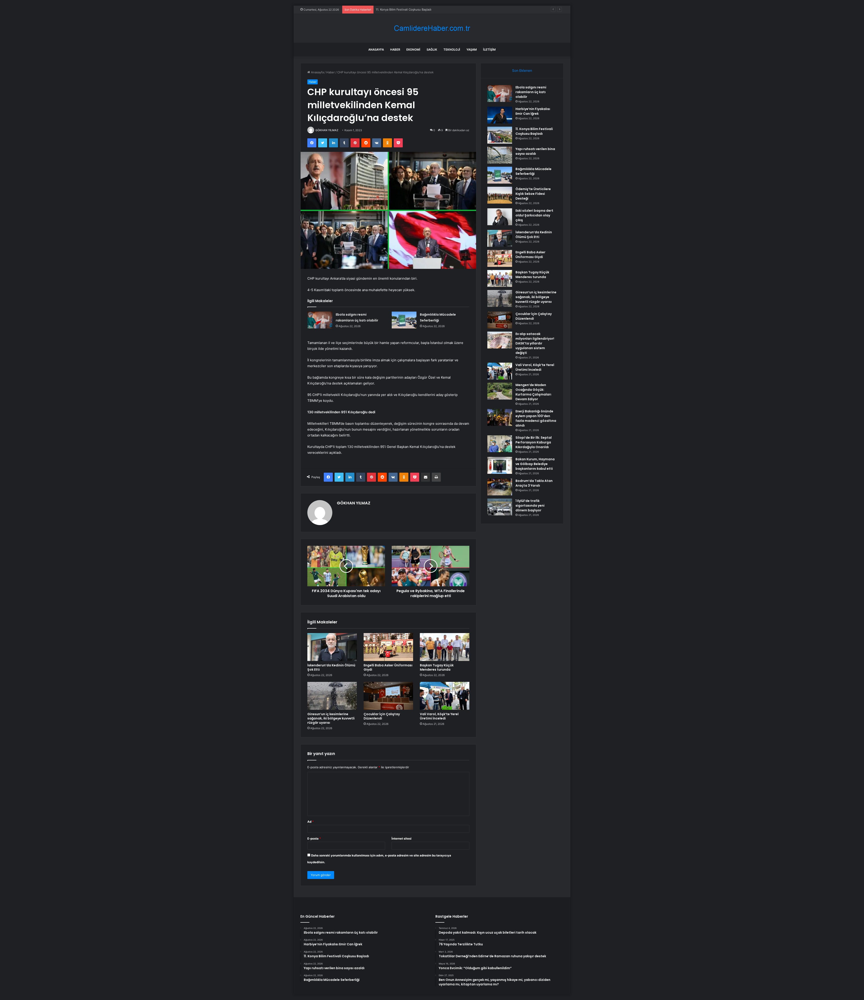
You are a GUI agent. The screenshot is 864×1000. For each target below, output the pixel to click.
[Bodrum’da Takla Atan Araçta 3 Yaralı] (499, 487)
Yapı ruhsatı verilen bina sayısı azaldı (401, 9)
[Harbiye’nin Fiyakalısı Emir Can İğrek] (499, 115)
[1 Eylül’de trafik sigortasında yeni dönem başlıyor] (499, 507)
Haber (395, 49)
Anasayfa (376, 49)
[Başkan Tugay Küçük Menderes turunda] (444, 647)
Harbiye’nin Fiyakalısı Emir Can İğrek (532, 111)
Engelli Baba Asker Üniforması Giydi (388, 667)
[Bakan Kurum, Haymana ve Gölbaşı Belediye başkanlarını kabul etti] (499, 465)
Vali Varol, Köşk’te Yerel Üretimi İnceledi (439, 716)
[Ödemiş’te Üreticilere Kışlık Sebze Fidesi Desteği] (499, 195)
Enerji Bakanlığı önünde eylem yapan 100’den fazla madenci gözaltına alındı (535, 418)
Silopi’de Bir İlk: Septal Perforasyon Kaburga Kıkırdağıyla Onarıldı (533, 442)
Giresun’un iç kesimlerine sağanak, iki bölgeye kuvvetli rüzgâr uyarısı (331, 718)
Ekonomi (413, 49)
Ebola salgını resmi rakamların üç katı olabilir (530, 92)
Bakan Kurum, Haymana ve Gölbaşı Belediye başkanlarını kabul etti (535, 464)
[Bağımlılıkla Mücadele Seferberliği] (404, 320)
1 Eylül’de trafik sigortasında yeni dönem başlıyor (529, 505)
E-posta (314, 838)
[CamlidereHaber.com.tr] (432, 28)
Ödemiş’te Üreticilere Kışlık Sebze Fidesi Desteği (533, 194)
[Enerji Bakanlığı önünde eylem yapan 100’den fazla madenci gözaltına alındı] (499, 417)
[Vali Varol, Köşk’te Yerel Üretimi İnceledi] (444, 696)
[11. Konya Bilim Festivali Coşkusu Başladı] (499, 135)
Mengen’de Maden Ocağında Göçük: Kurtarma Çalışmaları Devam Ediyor (533, 392)
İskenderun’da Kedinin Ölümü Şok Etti (331, 667)
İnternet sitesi (402, 838)
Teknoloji (451, 49)
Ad (310, 821)
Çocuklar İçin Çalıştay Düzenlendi (382, 716)
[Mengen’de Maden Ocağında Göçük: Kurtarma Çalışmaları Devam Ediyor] (499, 391)
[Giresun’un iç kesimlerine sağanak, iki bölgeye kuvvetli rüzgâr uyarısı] (332, 696)
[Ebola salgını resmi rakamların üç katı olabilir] (320, 320)
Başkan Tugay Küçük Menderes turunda (437, 667)
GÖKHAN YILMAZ (326, 130)
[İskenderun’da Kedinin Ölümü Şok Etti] (332, 647)
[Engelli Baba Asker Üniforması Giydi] (388, 647)
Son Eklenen (522, 70)
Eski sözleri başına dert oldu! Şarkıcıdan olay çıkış (534, 215)
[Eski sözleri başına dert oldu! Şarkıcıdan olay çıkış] (499, 216)
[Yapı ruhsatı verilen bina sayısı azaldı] (499, 155)
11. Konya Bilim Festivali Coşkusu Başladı (534, 131)
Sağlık (432, 49)
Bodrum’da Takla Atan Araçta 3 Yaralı (534, 483)
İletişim (489, 49)
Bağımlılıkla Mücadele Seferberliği (533, 171)
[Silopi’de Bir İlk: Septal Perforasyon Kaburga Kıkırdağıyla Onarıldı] (499, 443)
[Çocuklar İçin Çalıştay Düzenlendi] (388, 696)
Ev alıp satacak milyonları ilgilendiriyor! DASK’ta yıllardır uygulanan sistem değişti (534, 343)
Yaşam (471, 49)
